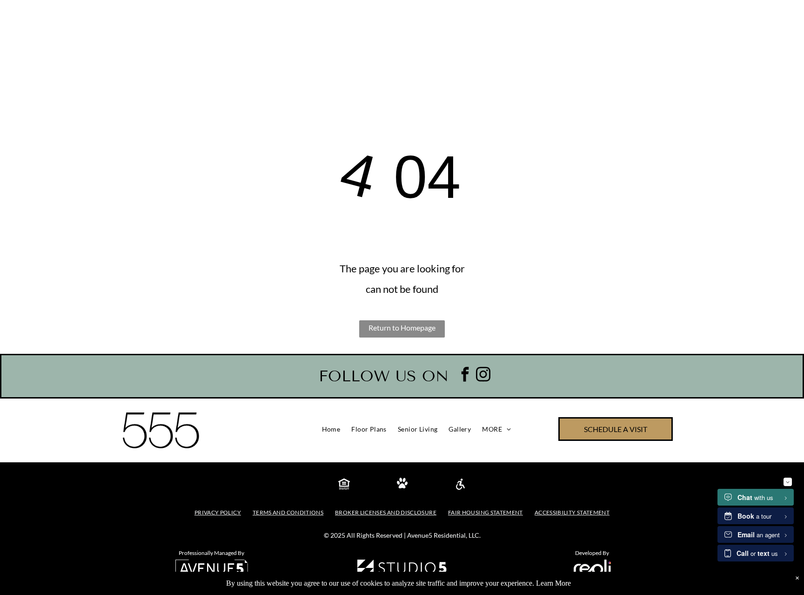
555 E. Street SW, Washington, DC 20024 (299, 16)
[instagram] (483, 375)
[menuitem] (331, 429)
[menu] (783, 74)
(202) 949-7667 (98, 16)
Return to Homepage (402, 327)
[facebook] (465, 375)
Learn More (553, 583)
